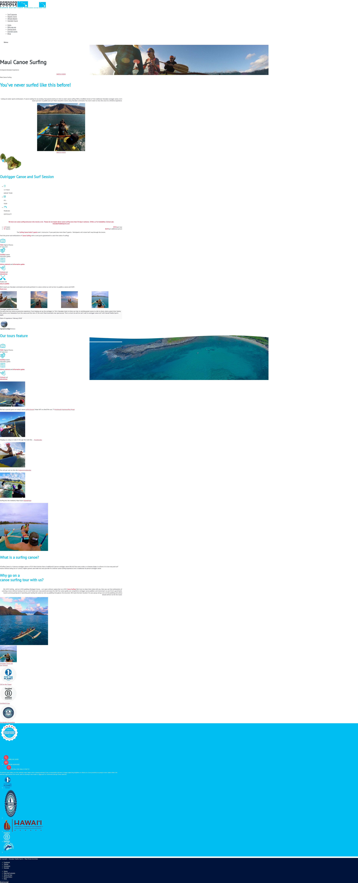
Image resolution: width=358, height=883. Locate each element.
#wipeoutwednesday (24, 470)
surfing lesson (29, 409)
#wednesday (38, 440)
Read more (3, 289)
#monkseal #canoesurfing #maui (64, 409)
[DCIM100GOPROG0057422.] (46, 299)
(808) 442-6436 (13, 759)
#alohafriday (27, 500)
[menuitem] (63, 16)
